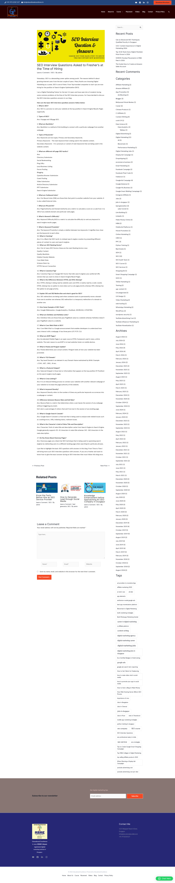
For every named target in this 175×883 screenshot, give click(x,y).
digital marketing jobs (127, 646)
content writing (123, 631)
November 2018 (121, 559)
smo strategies (135, 742)
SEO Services (120, 267)
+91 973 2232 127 (13, 2)
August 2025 (120, 377)
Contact (150, 12)
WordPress (120, 311)
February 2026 (121, 359)
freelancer (119, 177)
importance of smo (123, 698)
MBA (117, 223)
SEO (52, 72)
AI (118, 140)
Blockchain (122, 144)
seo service (122, 742)
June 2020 (119, 501)
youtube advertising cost (125, 767)
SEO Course (120, 263)
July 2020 (119, 497)
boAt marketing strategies (125, 613)
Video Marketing (122, 300)
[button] (164, 879)
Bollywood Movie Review (125, 102)
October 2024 (121, 402)
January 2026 (120, 362)
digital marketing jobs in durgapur (126, 652)
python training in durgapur (125, 724)
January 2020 (120, 519)
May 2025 (119, 380)
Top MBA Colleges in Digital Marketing (129, 753)
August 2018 (120, 570)
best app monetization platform (127, 604)
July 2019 (119, 541)
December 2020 (121, 479)
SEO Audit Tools (121, 260)
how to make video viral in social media (127, 676)
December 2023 (121, 421)
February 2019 (121, 555)
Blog (143, 12)
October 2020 (121, 486)
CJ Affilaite (119, 113)
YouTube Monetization (123, 325)
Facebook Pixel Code (123, 173)
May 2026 (119, 348)
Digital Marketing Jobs (124, 151)
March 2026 (120, 355)
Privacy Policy (160, 12)
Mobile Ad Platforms (123, 227)
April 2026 (119, 351)
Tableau (122, 130)
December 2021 (121, 450)
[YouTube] (33, 857)
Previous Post (38, 466)
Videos (137, 12)
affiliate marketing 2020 (124, 587)
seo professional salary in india (126, 737)
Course (119, 12)
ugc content (120, 289)
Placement (129, 12)
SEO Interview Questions (125, 733)
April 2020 (119, 508)
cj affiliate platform (123, 626)
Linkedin (119, 216)
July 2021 (119, 464)
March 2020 (120, 512)
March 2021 (120, 475)
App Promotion (121, 92)
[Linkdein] (42, 857)
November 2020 (121, 483)
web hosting (120, 303)
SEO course (135, 728)
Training (118, 285)
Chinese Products (122, 109)
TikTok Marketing (122, 282)
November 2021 (121, 453)
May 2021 (119, 472)
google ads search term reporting (127, 667)
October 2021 (121, 457)
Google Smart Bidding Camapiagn (128, 191)
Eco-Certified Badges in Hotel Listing (128, 658)
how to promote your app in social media (128, 682)
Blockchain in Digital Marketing (127, 609)
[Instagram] (148, 2)
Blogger (118, 98)
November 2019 (121, 526)
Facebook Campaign (123, 169)
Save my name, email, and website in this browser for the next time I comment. (68, 571)
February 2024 (121, 413)
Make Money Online (123, 220)
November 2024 (121, 399)
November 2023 (121, 424)
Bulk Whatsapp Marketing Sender (127, 617)
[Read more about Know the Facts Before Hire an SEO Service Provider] (47, 487)
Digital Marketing (122, 137)
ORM (118, 238)
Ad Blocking (122, 95)
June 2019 (119, 545)
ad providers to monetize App (126, 583)
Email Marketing (121, 166)
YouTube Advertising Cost (125, 318)
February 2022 (121, 442)
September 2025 (122, 373)
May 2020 (119, 504)
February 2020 (121, 515)
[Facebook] (140, 2)
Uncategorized (121, 293)
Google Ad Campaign (123, 180)
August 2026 (120, 337)
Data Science (120, 124)
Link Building (120, 212)
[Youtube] (136, 2)
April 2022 (119, 439)
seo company (122, 728)
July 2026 (119, 340)
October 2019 (121, 530)
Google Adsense (121, 184)
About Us (111, 12)
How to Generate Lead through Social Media (69, 499)
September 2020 (122, 490)
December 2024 (121, 395)
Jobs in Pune (121, 715)
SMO (118, 278)
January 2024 (120, 417)
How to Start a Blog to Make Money (128, 688)
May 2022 (119, 435)
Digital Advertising (122, 134)
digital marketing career (126, 640)
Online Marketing (122, 234)
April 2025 (119, 384)
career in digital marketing (127, 622)
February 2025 (121, 391)
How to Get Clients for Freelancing (128, 671)
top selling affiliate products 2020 (127, 757)
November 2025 (121, 369)
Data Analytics (123, 127)
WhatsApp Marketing (123, 307)
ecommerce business (123, 162)
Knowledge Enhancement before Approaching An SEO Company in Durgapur (94, 498)
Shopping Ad (120, 271)
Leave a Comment (43, 72)
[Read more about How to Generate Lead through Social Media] (71, 488)
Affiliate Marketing (122, 85)
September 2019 (122, 534)
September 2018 (122, 566)
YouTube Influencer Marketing (126, 322)
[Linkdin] (144, 2)
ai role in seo (121, 592)
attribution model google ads (126, 600)
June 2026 (119, 344)
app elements (121, 596)
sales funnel (122, 209)
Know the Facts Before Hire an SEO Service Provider (45, 497)
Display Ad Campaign (123, 155)
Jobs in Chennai (122, 706)
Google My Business (123, 187)
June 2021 (119, 468)
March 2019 (120, 552)
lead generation (121, 206)
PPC (117, 241)
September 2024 (122, 406)
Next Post (104, 466)
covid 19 (119, 120)
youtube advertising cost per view (127, 772)
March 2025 (120, 388)
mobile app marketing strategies (127, 720)
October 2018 (121, 563)
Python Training (121, 245)
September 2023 (122, 428)
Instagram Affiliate (122, 195)
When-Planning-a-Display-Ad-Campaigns (126, 762)
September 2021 (122, 461)
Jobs (117, 198)
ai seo (131, 592)
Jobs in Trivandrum (134, 715)
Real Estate (120, 249)
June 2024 (119, 410)
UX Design (119, 296)
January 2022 (120, 446)
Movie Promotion (122, 231)
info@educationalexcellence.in (33, 2)
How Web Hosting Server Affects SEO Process (129, 693)
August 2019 (120, 537)
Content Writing (121, 117)
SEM (117, 252)
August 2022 (120, 431)
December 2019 (121, 523)
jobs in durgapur (121, 202)
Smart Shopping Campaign (125, 274)
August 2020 (120, 493)
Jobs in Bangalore (122, 702)
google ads (121, 662)
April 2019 (119, 548)
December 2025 (121, 366)
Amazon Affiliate (121, 88)
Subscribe (135, 796)
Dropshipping (120, 158)
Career (118, 106)
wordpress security (122, 314)
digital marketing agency (126, 636)
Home (103, 12)
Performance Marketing (126, 147)
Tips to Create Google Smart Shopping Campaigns (129, 748)
